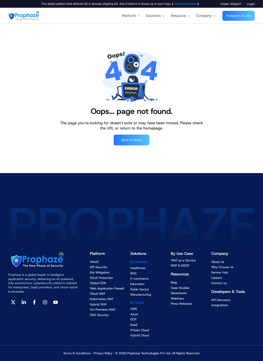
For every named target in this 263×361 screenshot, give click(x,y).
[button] (231, 3)
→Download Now (185, 4)
